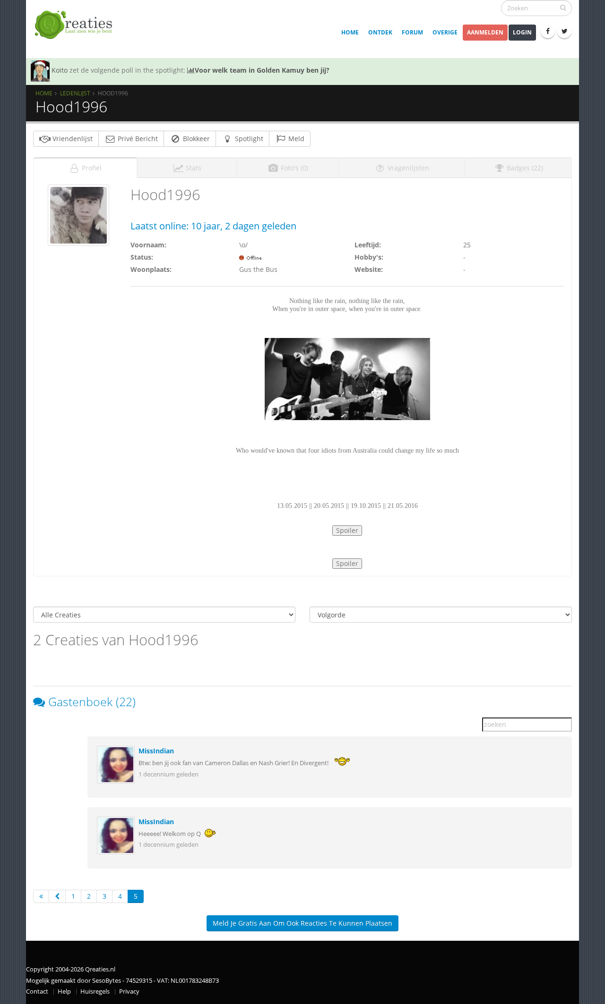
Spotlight (248, 138)
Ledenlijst (75, 93)
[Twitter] (564, 31)
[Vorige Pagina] (57, 896)
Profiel (91, 167)
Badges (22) (524, 167)
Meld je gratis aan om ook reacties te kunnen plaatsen (302, 923)
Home (350, 32)
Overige (445, 32)
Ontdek (380, 32)
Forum (412, 32)
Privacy (129, 991)
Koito (60, 70)
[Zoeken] (563, 7)
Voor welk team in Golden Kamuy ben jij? (262, 70)
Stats (192, 167)
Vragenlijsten (407, 167)
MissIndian (156, 750)
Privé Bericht (137, 138)
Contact (37, 991)
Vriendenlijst (72, 138)
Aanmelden (485, 32)
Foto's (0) (293, 167)
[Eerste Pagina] (41, 896)
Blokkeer (195, 138)
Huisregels (95, 991)
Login (522, 32)
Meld (295, 138)
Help (64, 991)
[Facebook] (548, 31)
